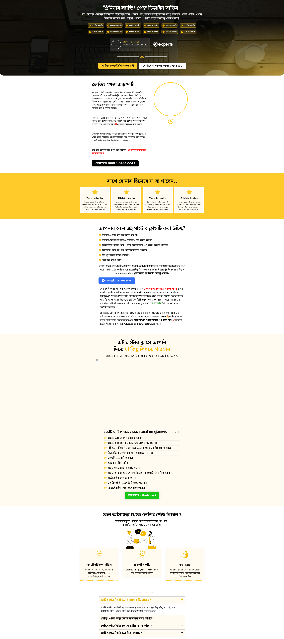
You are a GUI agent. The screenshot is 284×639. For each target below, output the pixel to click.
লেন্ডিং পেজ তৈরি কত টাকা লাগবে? (121, 633)
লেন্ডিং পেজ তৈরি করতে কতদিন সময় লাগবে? (127, 618)
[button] (142, 600)
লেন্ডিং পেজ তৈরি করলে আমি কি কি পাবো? (126, 625)
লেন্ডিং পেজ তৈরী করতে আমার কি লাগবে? (126, 600)
